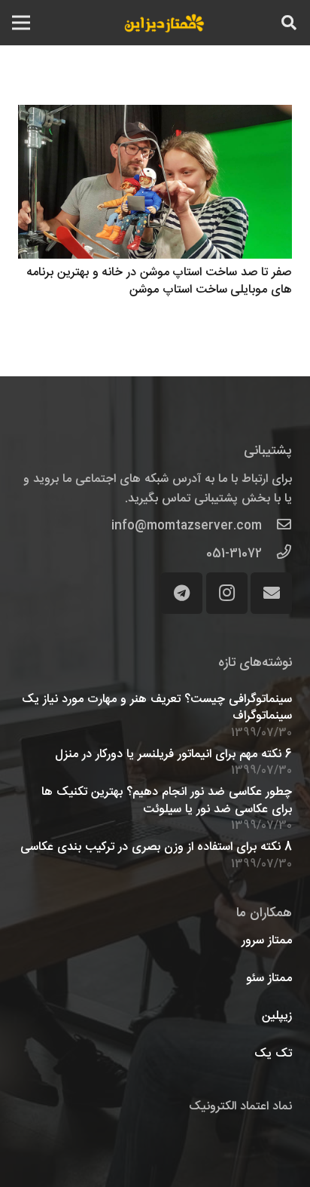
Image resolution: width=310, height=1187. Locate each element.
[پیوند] (164, 22)
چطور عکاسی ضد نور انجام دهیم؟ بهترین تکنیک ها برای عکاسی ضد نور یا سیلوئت (166, 800)
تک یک (273, 1054)
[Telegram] (181, 593)
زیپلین (277, 1016)
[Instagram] (227, 593)
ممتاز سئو (269, 978)
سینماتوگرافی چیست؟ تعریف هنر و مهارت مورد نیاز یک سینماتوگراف (157, 707)
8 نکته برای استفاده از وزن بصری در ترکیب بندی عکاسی (156, 847)
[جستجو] (288, 22)
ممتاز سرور (267, 941)
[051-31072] (277, 554)
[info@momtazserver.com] (277, 527)
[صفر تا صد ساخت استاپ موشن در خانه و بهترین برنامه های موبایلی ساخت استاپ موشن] (155, 182)
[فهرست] (21, 22)
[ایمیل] (271, 593)
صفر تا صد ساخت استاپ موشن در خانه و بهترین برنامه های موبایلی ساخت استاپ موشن (159, 280)
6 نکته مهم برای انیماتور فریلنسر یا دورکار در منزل (173, 754)
